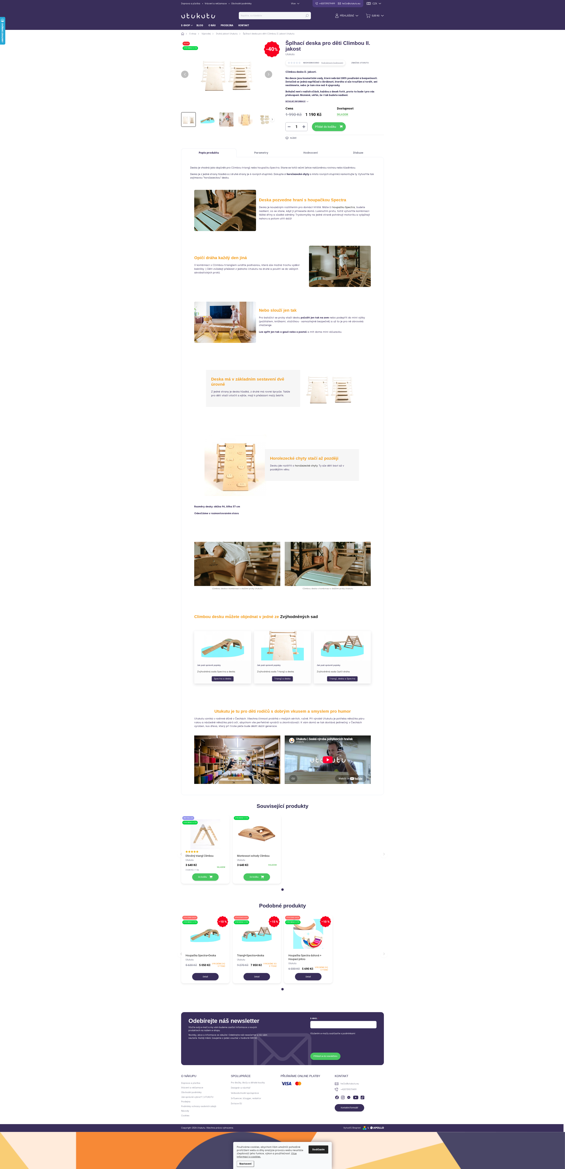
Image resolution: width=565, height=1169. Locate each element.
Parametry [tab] (261, 152)
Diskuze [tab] (358, 152)
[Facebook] (337, 1097)
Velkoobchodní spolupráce (245, 1093)
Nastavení (245, 1163)
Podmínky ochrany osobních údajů (198, 1106)
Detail (205, 976)
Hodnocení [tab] (310, 152)
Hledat (307, 15)
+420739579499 (349, 1089)
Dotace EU (236, 1103)
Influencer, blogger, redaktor (246, 1098)
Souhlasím (318, 1149)
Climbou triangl (240, 167)
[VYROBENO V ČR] (257, 834)
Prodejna (185, 1101)
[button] (282, 889)
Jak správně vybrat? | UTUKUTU (197, 1097)
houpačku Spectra (268, 167)
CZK (374, 3)
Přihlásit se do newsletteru (325, 1056)
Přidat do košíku (325, 126)
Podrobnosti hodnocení (332, 63)
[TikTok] (362, 1097)
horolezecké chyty (306, 465)
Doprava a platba (190, 3)
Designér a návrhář (240, 1088)
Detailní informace (295, 101)
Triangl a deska (282, 679)
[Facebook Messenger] (349, 1097)
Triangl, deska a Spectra (342, 679)
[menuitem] (187, 25)
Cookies (185, 1115)
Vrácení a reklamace (216, 3)
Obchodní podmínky (241, 3)
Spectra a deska (222, 679)
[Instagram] (343, 1097)
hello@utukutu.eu (350, 1083)
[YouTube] (355, 1097)
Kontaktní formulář (349, 1107)
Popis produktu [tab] (209, 152)
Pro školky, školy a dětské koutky (248, 1082)
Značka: (360, 63)
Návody (185, 1111)
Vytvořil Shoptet (352, 1128)
